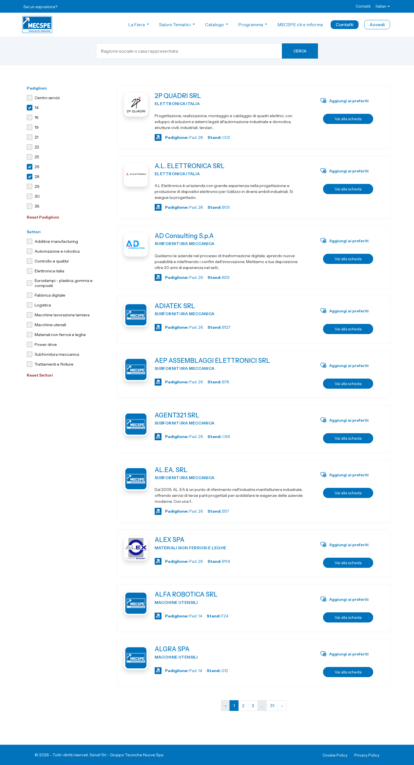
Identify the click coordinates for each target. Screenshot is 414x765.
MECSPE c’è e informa (300, 24)
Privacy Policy (366, 755)
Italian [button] (381, 6)
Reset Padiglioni (43, 217)
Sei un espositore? (40, 6)
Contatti (363, 6)
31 (272, 705)
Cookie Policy (335, 755)
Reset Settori (40, 375)
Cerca (299, 51)
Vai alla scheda (348, 118)
